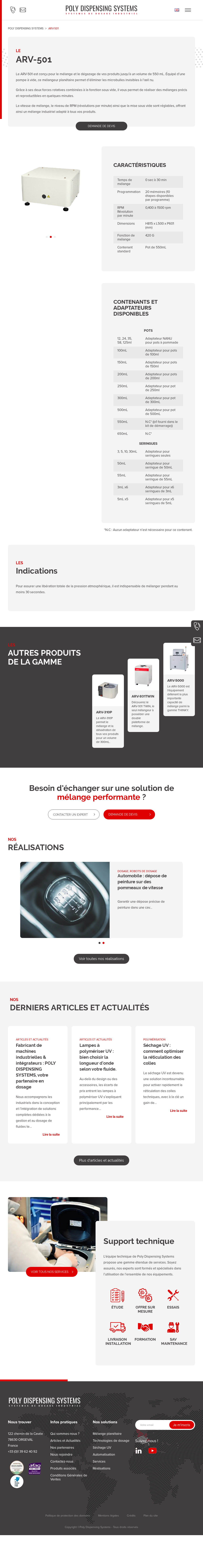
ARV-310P (108, 707)
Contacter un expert (70, 814)
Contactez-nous (61, 1461)
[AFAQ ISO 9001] (35, 1468)
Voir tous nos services (49, 1271)
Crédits (131, 1516)
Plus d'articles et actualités (101, 1160)
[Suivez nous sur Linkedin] (139, 1451)
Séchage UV (102, 1447)
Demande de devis (101, 126)
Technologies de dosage (111, 1440)
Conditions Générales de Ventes (68, 1477)
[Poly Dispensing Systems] (101, 10)
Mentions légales (108, 1516)
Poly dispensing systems (25, 28)
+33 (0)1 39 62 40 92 (197, 626)
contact (23, 10)
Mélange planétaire (107, 1433)
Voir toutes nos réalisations (101, 959)
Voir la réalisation (101, 900)
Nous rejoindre (61, 1454)
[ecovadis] (17, 1467)
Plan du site (151, 1516)
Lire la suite (38, 1085)
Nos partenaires (62, 1447)
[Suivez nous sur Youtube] (152, 1451)
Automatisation (104, 1454)
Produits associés (63, 1468)
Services (99, 1461)
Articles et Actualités (65, 1440)
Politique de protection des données (67, 1516)
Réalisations (101, 1468)
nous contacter (197, 640)
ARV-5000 (179, 675)
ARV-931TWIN (143, 691)
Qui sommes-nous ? (64, 1433)
